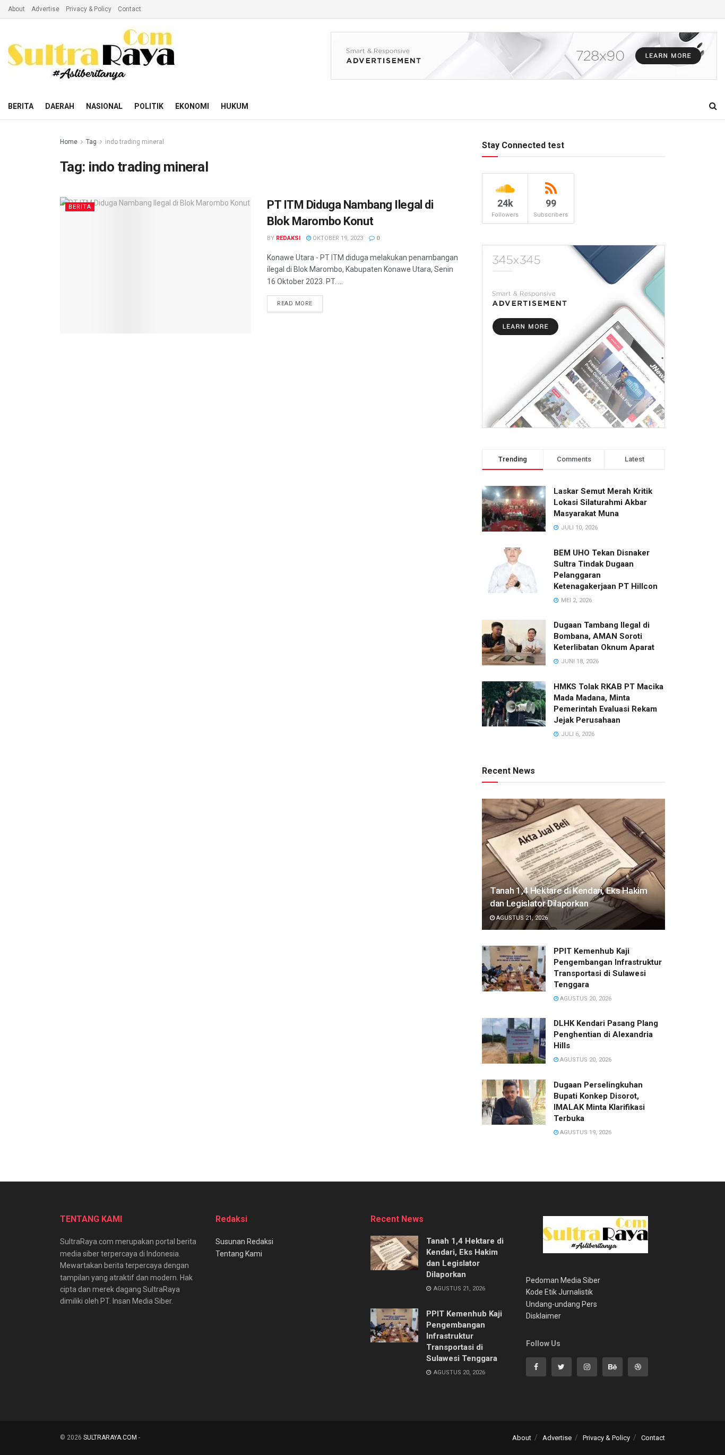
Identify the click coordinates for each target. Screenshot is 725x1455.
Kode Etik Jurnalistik (559, 1292)
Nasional (104, 106)
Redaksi (288, 238)
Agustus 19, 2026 (584, 1132)
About (16, 9)
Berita (20, 106)
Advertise (45, 9)
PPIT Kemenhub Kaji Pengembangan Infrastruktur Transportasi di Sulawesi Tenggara (464, 1336)
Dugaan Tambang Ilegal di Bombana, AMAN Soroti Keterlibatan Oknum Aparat (604, 636)
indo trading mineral (134, 142)
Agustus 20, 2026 (584, 998)
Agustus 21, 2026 (521, 917)
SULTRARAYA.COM (110, 1437)
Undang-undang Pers (561, 1304)
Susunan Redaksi (244, 1241)
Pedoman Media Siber (563, 1280)
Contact (129, 9)
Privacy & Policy (88, 9)
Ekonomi (192, 106)
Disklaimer (543, 1316)
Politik (148, 106)
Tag (91, 142)
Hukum (234, 106)
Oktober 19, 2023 (337, 238)
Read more (295, 303)
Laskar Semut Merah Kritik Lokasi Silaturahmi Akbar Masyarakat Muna (603, 502)
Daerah (59, 106)
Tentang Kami (238, 1253)
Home (68, 142)
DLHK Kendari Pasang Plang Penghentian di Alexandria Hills (606, 1034)
